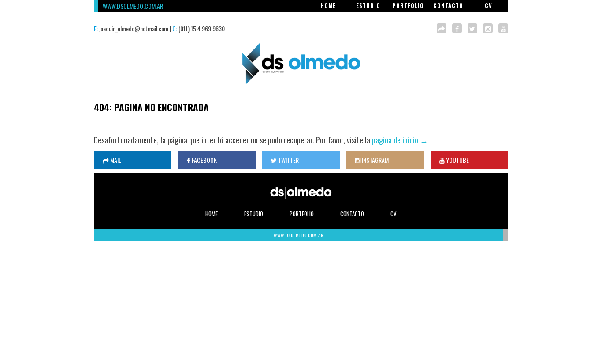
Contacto (448, 5)
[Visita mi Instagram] (488, 28)
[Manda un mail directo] (441, 28)
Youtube (457, 160)
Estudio (368, 5)
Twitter (288, 160)
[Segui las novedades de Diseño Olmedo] (472, 28)
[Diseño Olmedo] (301, 85)
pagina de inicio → (400, 140)
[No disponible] (503, 28)
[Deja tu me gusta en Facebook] (457, 28)
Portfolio (408, 5)
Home (328, 5)
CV (488, 5)
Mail (115, 160)
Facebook (203, 160)
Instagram (374, 160)
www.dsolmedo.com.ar (133, 6)
